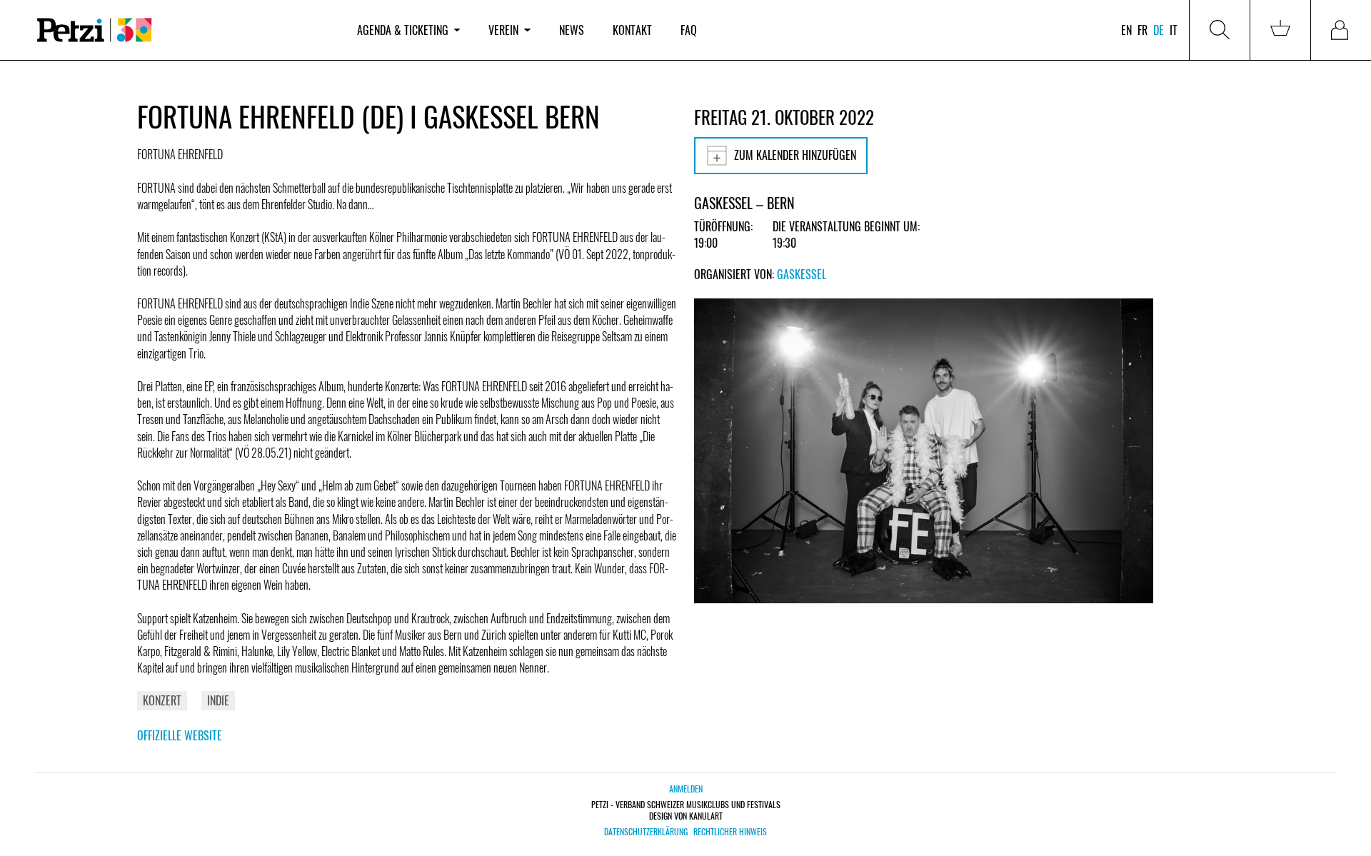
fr (1142, 30)
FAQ (689, 30)
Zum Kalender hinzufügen (795, 154)
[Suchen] (1220, 30)
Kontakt (632, 30)
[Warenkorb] (1280, 30)
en (1126, 30)
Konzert (162, 700)
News (571, 30)
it (1173, 30)
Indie (218, 700)
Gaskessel (801, 274)
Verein (503, 30)
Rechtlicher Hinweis (730, 831)
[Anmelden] (1341, 30)
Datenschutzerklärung (646, 831)
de (1158, 30)
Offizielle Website (179, 735)
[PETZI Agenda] (183, 30)
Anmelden (686, 788)
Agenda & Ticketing (402, 30)
